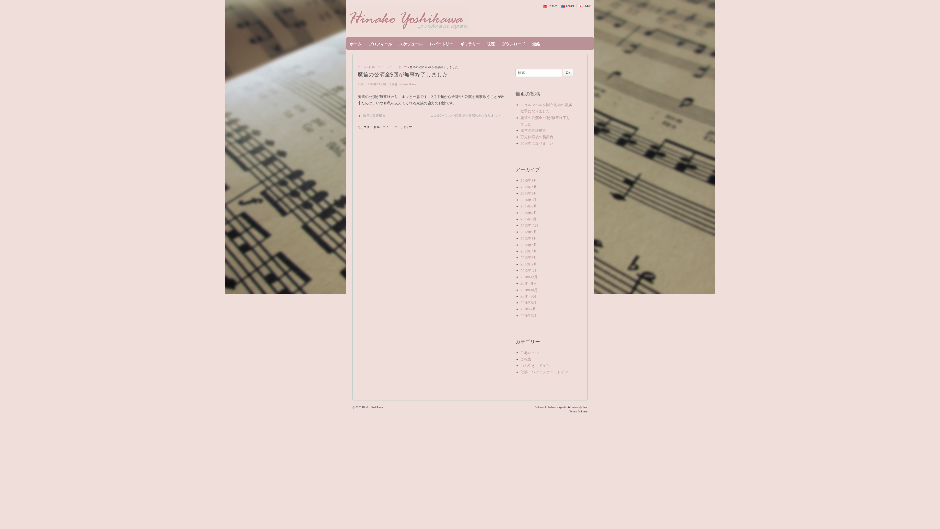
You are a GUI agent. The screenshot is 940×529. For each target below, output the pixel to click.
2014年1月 (528, 200)
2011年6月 (528, 315)
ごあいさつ (529, 352)
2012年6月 (528, 245)
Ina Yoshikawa (408, 84)
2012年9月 (528, 232)
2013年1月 (528, 219)
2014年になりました (536, 143)
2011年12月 (529, 277)
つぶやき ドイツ (535, 365)
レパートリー (441, 44)
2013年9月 (528, 206)
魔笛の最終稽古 (374, 115)
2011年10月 (529, 290)
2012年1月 (528, 270)
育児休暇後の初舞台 (536, 137)
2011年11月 (528, 283)
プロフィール (380, 44)
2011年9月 (528, 296)
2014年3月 (528, 187)
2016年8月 (528, 180)
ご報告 (525, 359)
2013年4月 (528, 213)
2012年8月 (528, 238)
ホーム (356, 44)
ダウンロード (513, 44)
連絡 (536, 44)
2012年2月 (528, 264)
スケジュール (411, 44)
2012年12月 (529, 225)
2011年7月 (528, 309)
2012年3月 (528, 257)
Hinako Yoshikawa (372, 407)
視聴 (491, 44)
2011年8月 (528, 303)
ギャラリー (470, 44)
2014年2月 (528, 193)
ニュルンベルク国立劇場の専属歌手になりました (465, 115)
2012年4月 (528, 251)
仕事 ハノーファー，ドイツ (388, 67)
